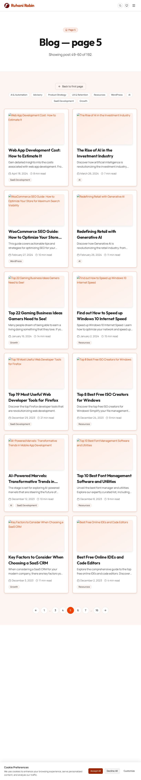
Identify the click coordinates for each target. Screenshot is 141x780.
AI (129, 94)
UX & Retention (80, 94)
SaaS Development (64, 100)
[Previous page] (35, 610)
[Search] (120, 5)
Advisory (37, 94)
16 (97, 610)
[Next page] (105, 610)
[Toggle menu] (134, 5)
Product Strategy (57, 94)
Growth (83, 100)
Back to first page (72, 86)
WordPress (117, 94)
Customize (129, 770)
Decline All (112, 770)
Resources (99, 94)
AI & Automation (19, 94)
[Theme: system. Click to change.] (126, 5)
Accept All (95, 770)
